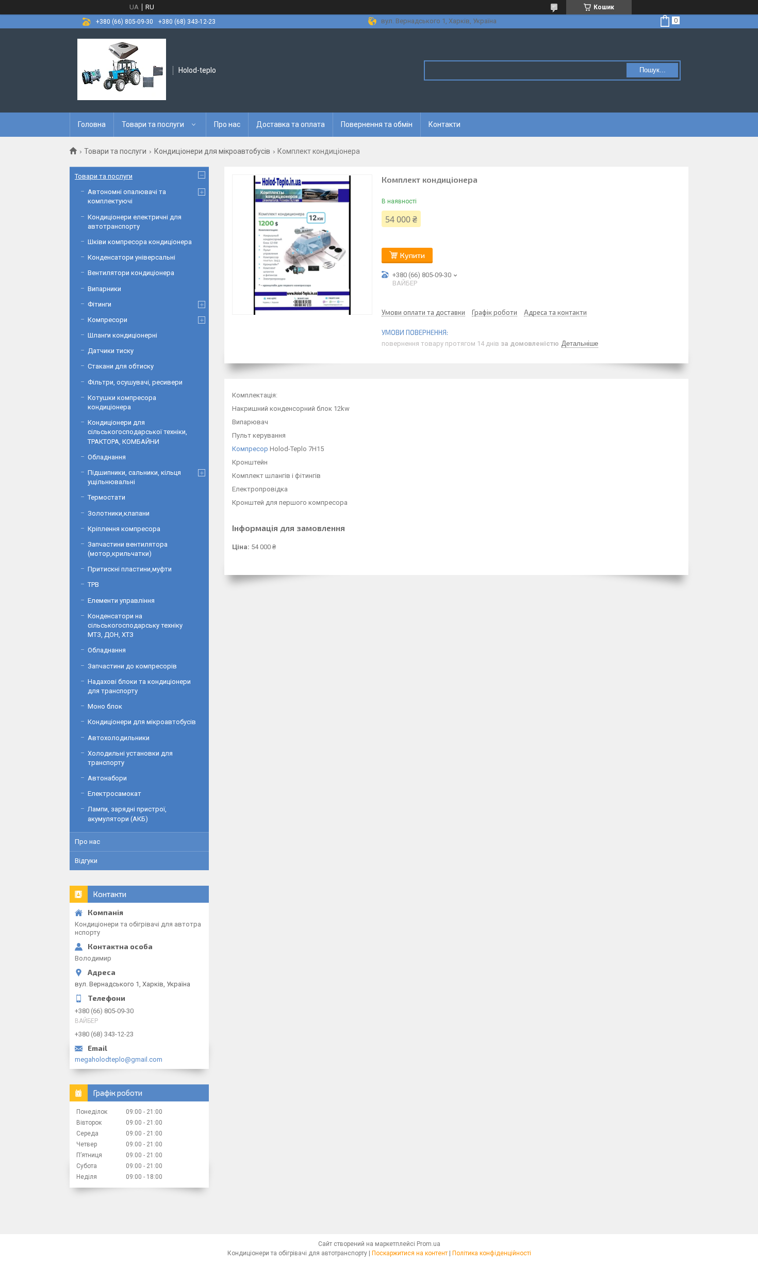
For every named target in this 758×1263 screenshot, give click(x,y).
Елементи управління (121, 600)
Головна (92, 124)
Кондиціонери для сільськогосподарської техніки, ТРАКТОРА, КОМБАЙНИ (137, 432)
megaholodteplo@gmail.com (118, 1059)
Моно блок (105, 706)
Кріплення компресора (124, 529)
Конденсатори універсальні (131, 257)
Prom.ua (428, 1244)
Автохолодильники (119, 738)
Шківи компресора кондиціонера (140, 242)
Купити (412, 255)
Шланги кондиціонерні (122, 335)
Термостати (106, 497)
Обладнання (107, 457)
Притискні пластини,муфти (130, 569)
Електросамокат (114, 793)
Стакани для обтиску (121, 366)
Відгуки (86, 861)
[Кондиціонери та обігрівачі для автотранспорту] (121, 70)
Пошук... (652, 70)
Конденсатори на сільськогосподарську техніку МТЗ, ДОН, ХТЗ (135, 625)
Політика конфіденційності (491, 1253)
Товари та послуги (153, 124)
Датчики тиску (111, 351)
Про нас (227, 124)
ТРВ (93, 584)
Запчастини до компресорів (132, 666)
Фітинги (99, 304)
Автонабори (107, 778)
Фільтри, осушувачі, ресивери (135, 382)
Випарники (104, 289)
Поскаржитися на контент (410, 1253)
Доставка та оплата (290, 124)
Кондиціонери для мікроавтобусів (212, 151)
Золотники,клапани (119, 513)
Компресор (250, 449)
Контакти (444, 124)
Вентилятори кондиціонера (131, 273)
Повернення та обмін (377, 124)
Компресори (107, 320)
